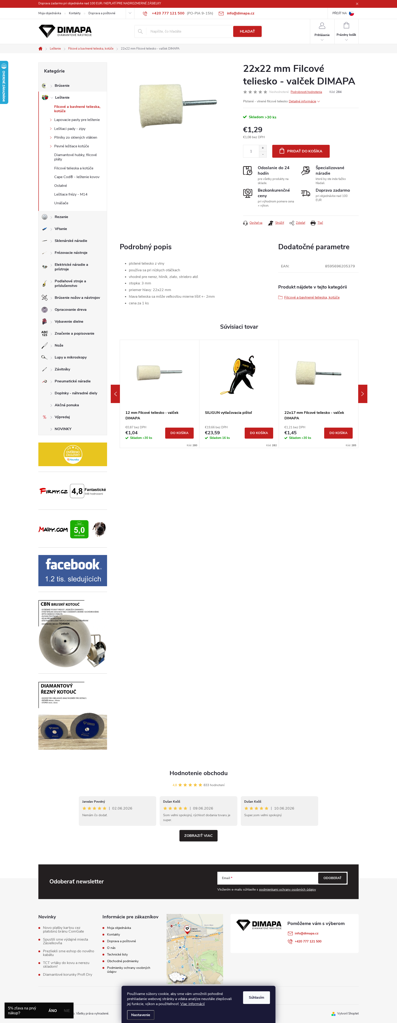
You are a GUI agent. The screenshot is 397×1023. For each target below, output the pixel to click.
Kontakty (75, 13)
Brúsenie (62, 85)
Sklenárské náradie (71, 240)
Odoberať (332, 878)
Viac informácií (192, 1003)
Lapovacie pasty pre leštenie (77, 119)
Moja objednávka (49, 13)
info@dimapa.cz (306, 933)
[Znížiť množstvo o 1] (263, 154)
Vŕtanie (61, 228)
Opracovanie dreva (71, 309)
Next (362, 394)
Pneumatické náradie (73, 381)
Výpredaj (62, 417)
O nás (111, 948)
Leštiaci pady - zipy (69, 128)
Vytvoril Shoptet (348, 1014)
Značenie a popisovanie (74, 333)
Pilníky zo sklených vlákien (75, 137)
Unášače (61, 203)
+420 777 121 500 (308, 941)
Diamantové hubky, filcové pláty (75, 157)
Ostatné (60, 185)
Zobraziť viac (198, 835)
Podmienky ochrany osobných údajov (128, 970)
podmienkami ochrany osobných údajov (287, 889)
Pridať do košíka (304, 151)
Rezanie (61, 216)
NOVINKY (63, 429)
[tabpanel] (159, 394)
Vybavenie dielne (69, 321)
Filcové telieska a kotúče (73, 168)
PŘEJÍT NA (339, 13)
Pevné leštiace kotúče (71, 146)
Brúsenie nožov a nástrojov (77, 297)
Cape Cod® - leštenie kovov (76, 176)
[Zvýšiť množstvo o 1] (263, 148)
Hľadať (247, 31)
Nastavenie (140, 1014)
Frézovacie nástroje (71, 252)
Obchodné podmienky (123, 961)
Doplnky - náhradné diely (76, 393)
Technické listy (117, 954)
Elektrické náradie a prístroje (71, 267)
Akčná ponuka (67, 405)
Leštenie (62, 97)
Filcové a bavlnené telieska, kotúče (77, 109)
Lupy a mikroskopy (71, 357)
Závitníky (62, 369)
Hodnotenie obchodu (199, 773)
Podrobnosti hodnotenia (306, 92)
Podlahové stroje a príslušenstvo (70, 283)
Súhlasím (256, 997)
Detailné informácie (302, 101)
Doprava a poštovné (101, 13)
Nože (59, 345)
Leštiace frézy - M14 (71, 194)
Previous (115, 394)
